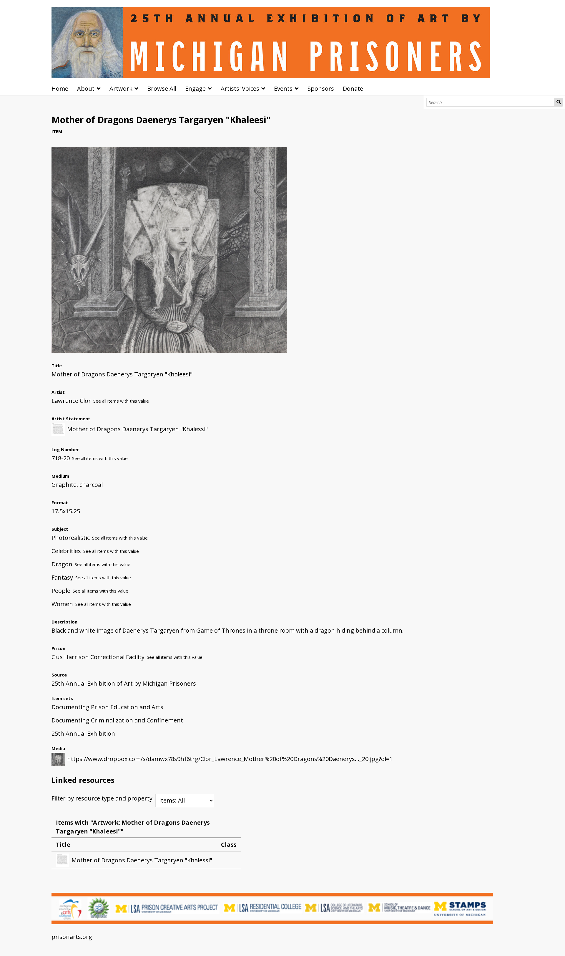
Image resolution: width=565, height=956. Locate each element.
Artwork (120, 88)
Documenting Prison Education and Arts (107, 707)
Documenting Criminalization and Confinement (117, 720)
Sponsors (321, 88)
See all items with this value (121, 401)
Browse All (161, 88)
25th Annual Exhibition (83, 733)
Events (283, 88)
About (85, 88)
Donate (353, 88)
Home (59, 88)
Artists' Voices (240, 88)
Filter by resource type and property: (103, 798)
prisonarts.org (71, 937)
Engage (195, 88)
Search (558, 102)
